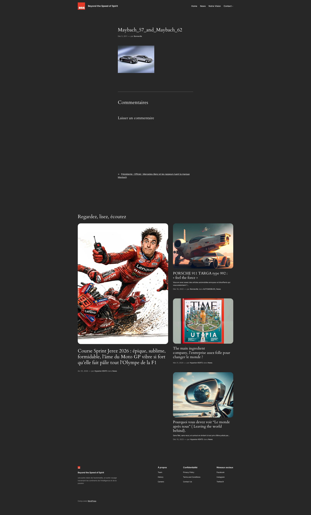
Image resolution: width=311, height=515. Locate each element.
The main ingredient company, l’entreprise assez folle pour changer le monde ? (201, 352)
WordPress (92, 501)
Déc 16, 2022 (178, 289)
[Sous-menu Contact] (232, 6)
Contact (228, 6)
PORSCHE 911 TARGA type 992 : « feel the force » (200, 275)
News (114, 371)
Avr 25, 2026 (83, 371)
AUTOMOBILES (209, 289)
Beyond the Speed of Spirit (103, 5)
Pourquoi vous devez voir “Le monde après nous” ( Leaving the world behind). (201, 426)
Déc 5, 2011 (122, 36)
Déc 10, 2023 (178, 439)
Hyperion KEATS (101, 371)
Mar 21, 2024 (178, 363)
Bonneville (138, 36)
